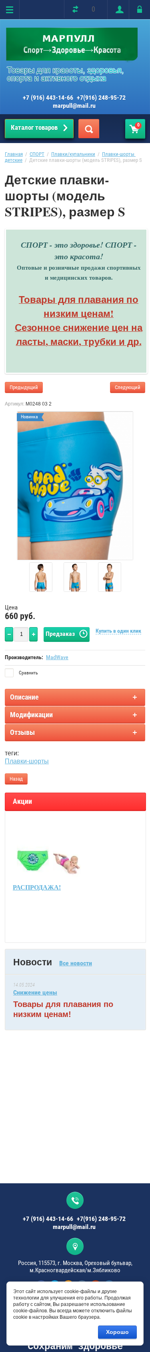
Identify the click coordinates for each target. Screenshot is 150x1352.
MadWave (57, 657)
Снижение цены (35, 992)
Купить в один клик (118, 631)
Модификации (31, 714)
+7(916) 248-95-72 (101, 97)
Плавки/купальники (73, 154)
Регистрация (117, 9)
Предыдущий (24, 387)
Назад (16, 779)
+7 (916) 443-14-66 (48, 97)
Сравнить (28, 673)
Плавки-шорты (27, 761)
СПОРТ (37, 154)
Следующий (127, 387)
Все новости (75, 963)
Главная (14, 154)
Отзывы (22, 732)
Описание (24, 697)
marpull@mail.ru (74, 105)
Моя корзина (138, 125)
